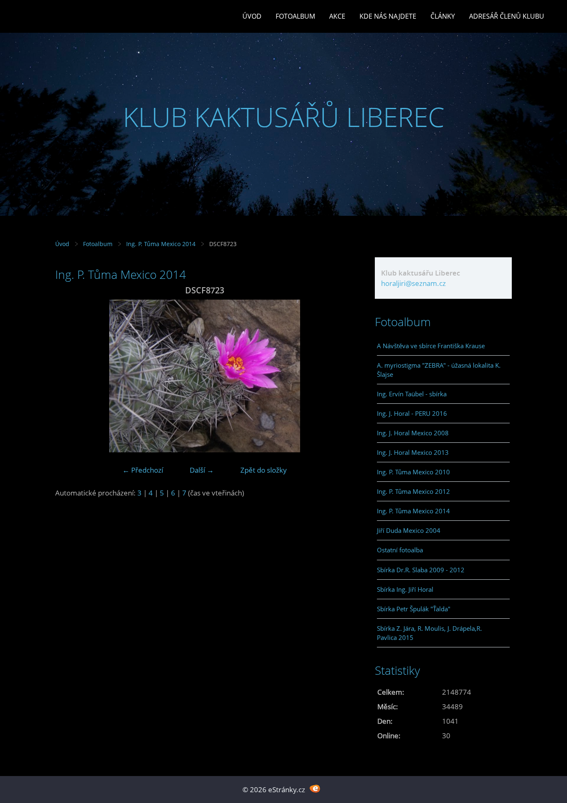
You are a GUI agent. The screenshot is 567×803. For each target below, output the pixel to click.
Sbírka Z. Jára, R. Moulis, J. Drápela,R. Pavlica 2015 (429, 633)
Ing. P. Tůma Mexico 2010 (413, 472)
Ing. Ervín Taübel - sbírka (412, 394)
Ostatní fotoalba (400, 550)
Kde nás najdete (387, 16)
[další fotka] (340, 376)
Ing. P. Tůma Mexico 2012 (413, 491)
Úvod (252, 16)
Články (442, 16)
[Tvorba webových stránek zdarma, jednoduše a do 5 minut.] (314, 788)
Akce (337, 16)
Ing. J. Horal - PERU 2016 (412, 413)
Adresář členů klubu (506, 16)
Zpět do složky (263, 470)
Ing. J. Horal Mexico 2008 (413, 433)
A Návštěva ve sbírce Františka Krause (431, 346)
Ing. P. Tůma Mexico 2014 (161, 244)
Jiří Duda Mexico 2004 (408, 530)
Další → (202, 470)
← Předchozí (142, 470)
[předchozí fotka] (68, 376)
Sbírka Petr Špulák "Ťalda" (413, 609)
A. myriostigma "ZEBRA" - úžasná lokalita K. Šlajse (439, 369)
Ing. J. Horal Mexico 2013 (413, 452)
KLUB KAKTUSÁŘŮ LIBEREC (284, 117)
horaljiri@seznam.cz (413, 283)
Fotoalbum (295, 16)
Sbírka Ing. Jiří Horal (405, 589)
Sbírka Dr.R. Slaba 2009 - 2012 (420, 570)
